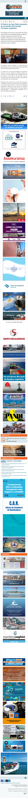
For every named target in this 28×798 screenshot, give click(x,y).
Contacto (18, 783)
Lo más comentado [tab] (17, 460)
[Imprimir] (24, 21)
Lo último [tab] (3, 460)
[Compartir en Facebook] (3, 21)
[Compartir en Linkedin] (12, 21)
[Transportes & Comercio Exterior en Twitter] (4, 781)
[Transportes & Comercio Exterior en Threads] (7, 781)
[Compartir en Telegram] (10, 21)
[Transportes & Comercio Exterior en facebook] (2, 781)
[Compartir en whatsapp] (7, 21)
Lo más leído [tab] (9, 460)
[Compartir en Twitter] (5, 21)
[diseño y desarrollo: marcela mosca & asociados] (25, 793)
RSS (15, 783)
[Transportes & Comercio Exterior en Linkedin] (9, 781)
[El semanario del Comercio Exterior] (14, 6)
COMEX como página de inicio (7, 783)
